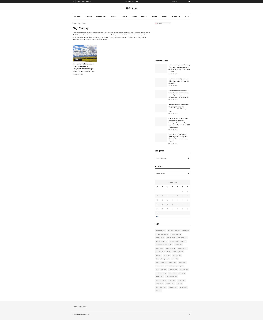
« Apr (156, 216)
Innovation (182, 248)
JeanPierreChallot (163, 251)
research (173, 269)
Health (113, 16)
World (187, 16)
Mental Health (161, 262)
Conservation (176, 234)
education (182, 237)
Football (178, 244)
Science (154, 16)
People (134, 16)
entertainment (161, 241)
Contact (79, 1)
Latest (167, 255)
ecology (160, 237)
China (185, 230)
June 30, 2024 (78, 74)
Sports (164, 16)
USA (179, 283)
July (158, 255)
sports (159, 276)
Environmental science (164, 244)
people (159, 266)
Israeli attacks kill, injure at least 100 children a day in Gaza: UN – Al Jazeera (179, 81)
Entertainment (101, 16)
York (158, 290)
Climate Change (162, 234)
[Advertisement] (172, 41)
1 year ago (173, 74)
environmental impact (178, 241)
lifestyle (177, 255)
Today (181, 280)
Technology (175, 16)
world (183, 287)
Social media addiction (177, 273)
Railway (84, 23)
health (159, 248)
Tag (79, 23)
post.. (179, 266)
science (184, 269)
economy (171, 237)
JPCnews (178, 251)
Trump (159, 283)
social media (161, 273)
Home (74, 23)
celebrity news (174, 230)
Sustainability (171, 276)
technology (161, 280)
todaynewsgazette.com (83, 314)
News (182, 262)
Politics (144, 16)
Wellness (173, 287)
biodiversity (160, 230)
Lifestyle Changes (162, 259)
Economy (88, 16)
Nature (172, 262)
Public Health (161, 269)
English (159, 23)
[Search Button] (188, 1)
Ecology (77, 16)
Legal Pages (85, 1)
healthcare (170, 248)
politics (170, 266)
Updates (170, 283)
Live (175, 259)
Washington (161, 287)
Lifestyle (124, 16)
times (171, 280)
